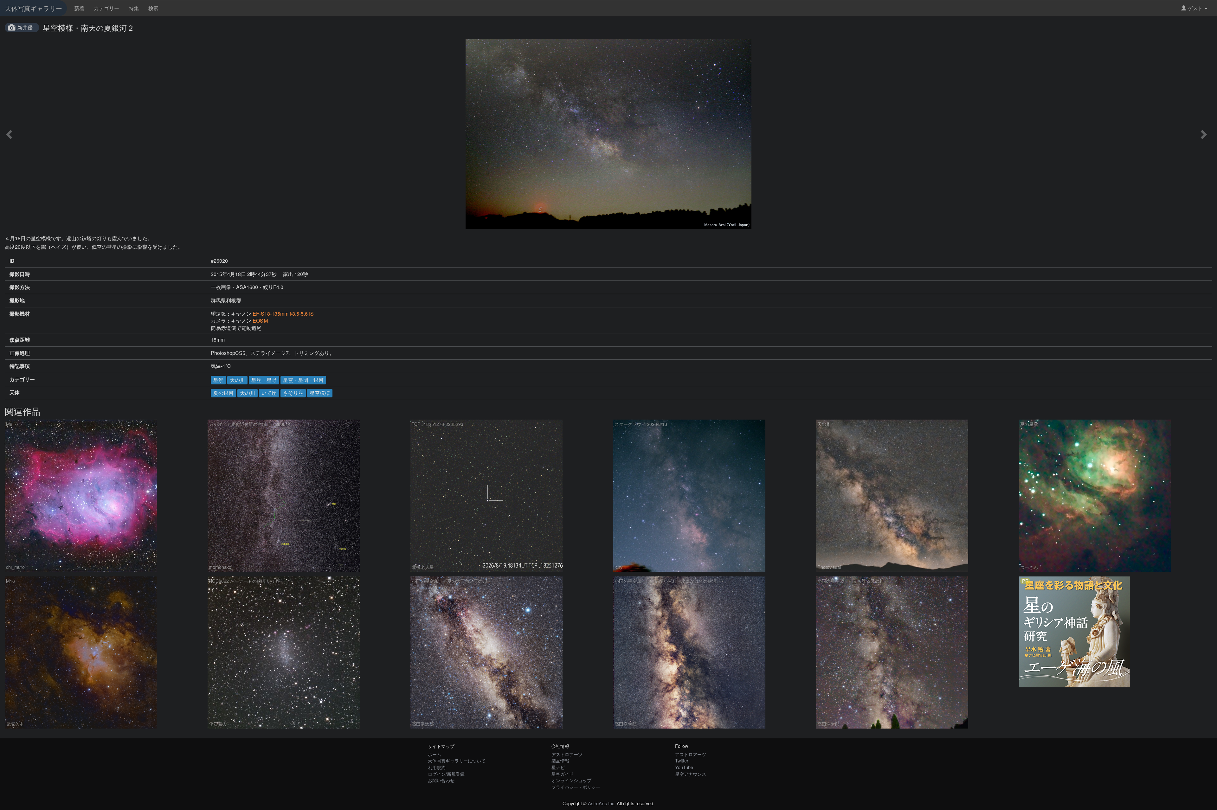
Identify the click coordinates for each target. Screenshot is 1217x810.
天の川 (237, 379)
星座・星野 (264, 379)
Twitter (681, 760)
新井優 (25, 27)
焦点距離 (20, 339)
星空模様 (320, 392)
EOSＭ (260, 320)
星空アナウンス (690, 773)
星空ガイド (562, 773)
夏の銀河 (223, 392)
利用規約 (437, 767)
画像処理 (20, 353)
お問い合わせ (441, 780)
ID (12, 260)
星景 (218, 379)
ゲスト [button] (1195, 8)
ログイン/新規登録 (446, 773)
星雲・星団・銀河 (303, 379)
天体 (15, 392)
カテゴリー (106, 8)
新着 (79, 8)
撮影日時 (20, 274)
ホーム (434, 754)
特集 (134, 8)
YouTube (684, 767)
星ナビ (558, 767)
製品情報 (560, 760)
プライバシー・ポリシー (575, 786)
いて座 (269, 392)
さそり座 (293, 392)
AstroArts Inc (601, 803)
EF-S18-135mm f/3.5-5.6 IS (283, 313)
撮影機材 (20, 313)
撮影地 (17, 300)
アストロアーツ (567, 754)
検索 (153, 8)
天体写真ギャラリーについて (457, 760)
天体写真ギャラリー (33, 8)
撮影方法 (20, 287)
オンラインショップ (571, 780)
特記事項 (20, 366)
